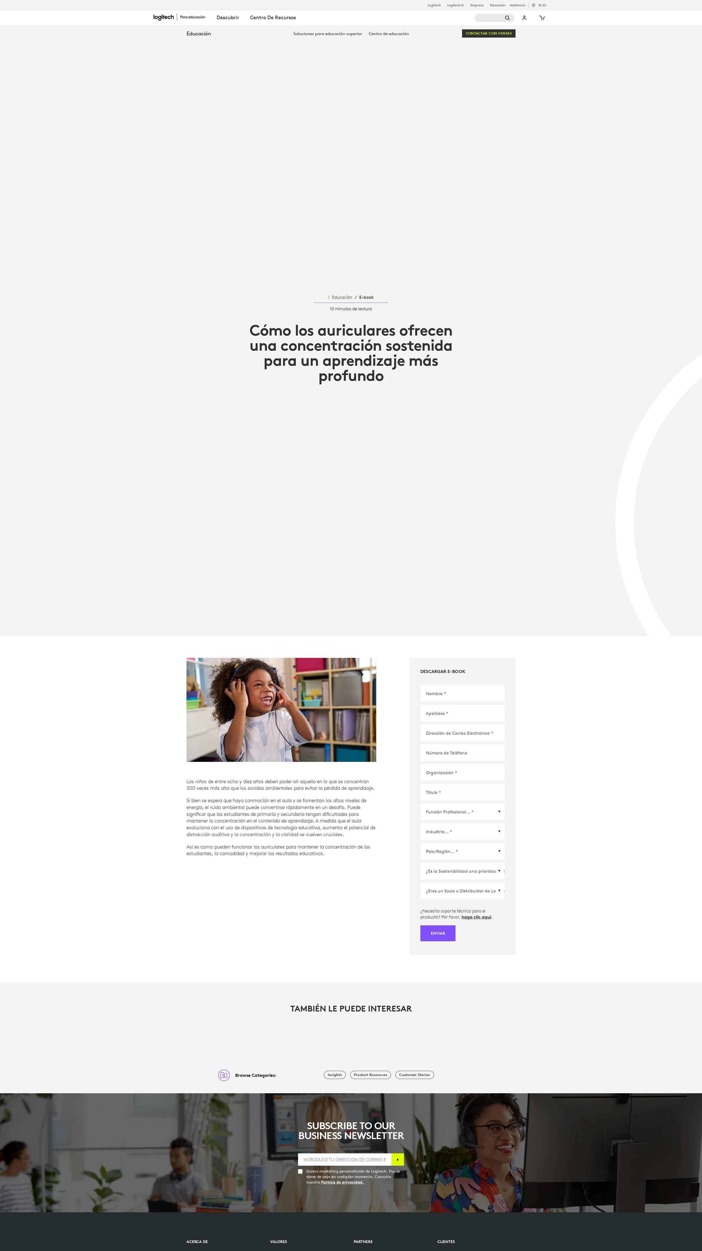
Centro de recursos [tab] (273, 17)
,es (542, 5)
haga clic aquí (476, 917)
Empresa (476, 5)
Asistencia (517, 5)
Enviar (438, 933)
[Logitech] (182, 17)
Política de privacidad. (342, 1182)
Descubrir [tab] (228, 17)
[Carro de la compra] (541, 18)
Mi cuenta (524, 18)
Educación (497, 5)
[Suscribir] (398, 1159)
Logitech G (455, 5)
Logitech (434, 5)
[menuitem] (327, 33)
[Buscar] (494, 18)
